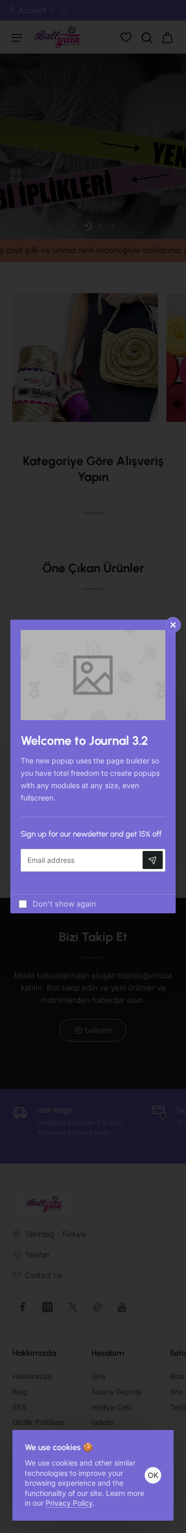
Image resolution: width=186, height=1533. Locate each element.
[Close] (173, 625)
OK (153, 1475)
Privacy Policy (68, 1502)
